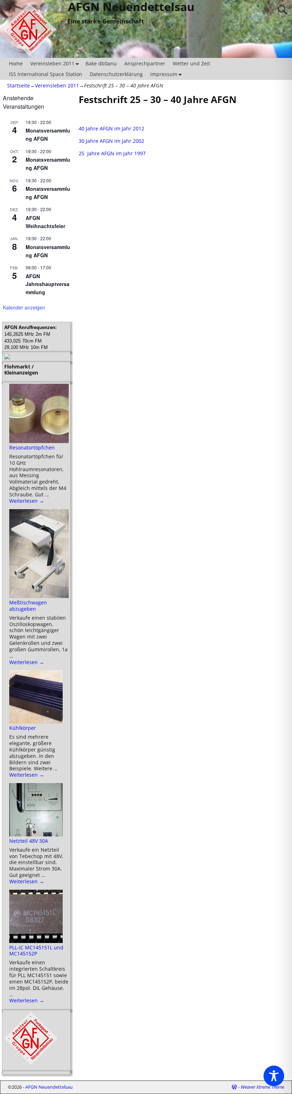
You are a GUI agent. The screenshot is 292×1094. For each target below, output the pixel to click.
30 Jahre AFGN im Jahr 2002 (111, 141)
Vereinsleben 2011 (52, 63)
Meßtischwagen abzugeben (28, 605)
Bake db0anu (101, 63)
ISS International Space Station (45, 74)
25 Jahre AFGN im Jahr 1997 (112, 153)
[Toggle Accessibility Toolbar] (274, 1076)
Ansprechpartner (144, 63)
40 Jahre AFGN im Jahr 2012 (111, 128)
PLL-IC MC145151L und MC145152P (36, 950)
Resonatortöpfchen (32, 447)
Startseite (18, 85)
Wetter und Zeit (191, 63)
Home (16, 63)
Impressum (163, 74)
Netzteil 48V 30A (28, 840)
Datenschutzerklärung (116, 74)
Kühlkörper (22, 727)
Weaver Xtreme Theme (262, 1087)
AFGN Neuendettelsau (49, 1087)
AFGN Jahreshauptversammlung (47, 284)
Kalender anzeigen (24, 307)
